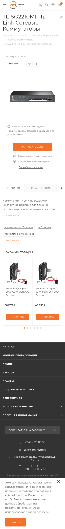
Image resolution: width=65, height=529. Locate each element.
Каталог (9, 346)
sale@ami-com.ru (35, 449)
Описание (13, 188)
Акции (7, 363)
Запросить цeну (32, 147)
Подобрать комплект (18, 389)
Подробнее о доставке (31, 167)
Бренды (8, 372)
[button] (24, 328)
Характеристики (41, 188)
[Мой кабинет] (53, 5)
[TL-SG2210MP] (33, 97)
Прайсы (8, 381)
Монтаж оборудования (20, 355)
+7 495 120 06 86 (35, 442)
